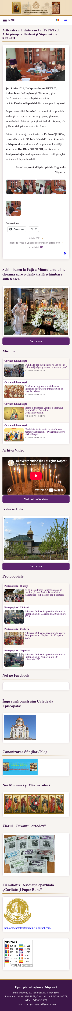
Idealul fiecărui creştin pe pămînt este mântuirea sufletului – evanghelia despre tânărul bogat (45, 432)
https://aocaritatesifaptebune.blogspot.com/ (27, 927)
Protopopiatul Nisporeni (17, 651)
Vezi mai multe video (36, 499)
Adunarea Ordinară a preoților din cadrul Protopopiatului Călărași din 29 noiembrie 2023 (45, 614)
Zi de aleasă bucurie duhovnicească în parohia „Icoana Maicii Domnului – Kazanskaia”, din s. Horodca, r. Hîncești (44, 592)
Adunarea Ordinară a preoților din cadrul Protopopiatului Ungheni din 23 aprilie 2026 (45, 635)
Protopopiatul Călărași (16, 608)
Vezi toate (36, 341)
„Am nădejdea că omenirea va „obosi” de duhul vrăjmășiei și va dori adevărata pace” (46, 366)
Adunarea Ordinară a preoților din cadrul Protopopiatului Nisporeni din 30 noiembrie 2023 (45, 657)
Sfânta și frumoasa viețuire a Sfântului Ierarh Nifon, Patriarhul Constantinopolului (44, 410)
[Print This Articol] (64, 254)
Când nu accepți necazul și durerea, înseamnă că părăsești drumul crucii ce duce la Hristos (44, 388)
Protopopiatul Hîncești (16, 586)
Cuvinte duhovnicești (15, 361)
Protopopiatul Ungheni (16, 629)
